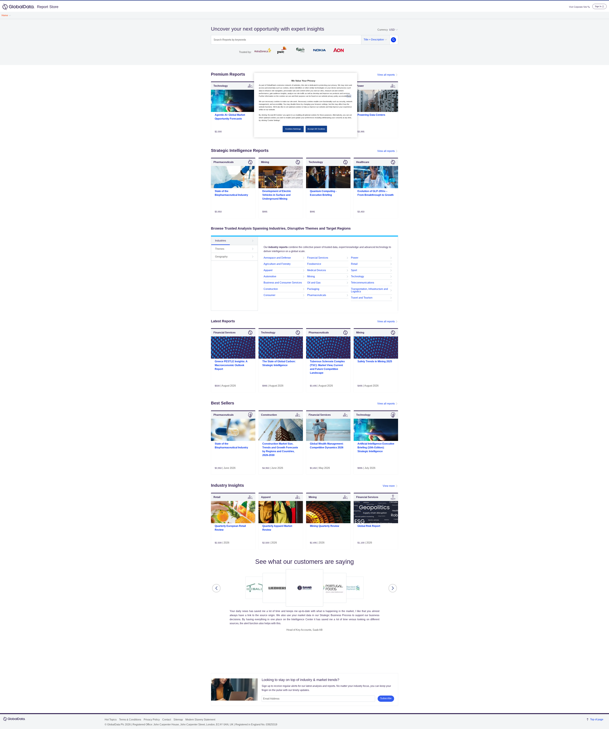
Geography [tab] (221, 256)
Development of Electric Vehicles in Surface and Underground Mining (276, 195)
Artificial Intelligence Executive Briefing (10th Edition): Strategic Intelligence (375, 447)
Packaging (313, 289)
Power (354, 257)
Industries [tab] (220, 240)
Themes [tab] (219, 248)
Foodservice (314, 264)
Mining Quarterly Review (324, 526)
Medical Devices (316, 270)
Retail (354, 264)
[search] (393, 39)
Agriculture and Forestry (277, 264)
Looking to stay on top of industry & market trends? (300, 680)
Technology (357, 276)
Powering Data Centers (371, 115)
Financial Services (317, 257)
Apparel (268, 270)
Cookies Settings (293, 129)
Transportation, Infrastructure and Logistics (369, 290)
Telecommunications (362, 282)
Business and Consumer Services (283, 282)
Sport (354, 270)
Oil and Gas (314, 282)
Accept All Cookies (316, 129)
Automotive (270, 276)
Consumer (269, 295)
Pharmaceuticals (316, 295)
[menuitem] (6, 15)
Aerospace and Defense (277, 257)
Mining (311, 276)
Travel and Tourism (361, 297)
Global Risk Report (368, 526)
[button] (216, 588)
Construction (271, 289)
